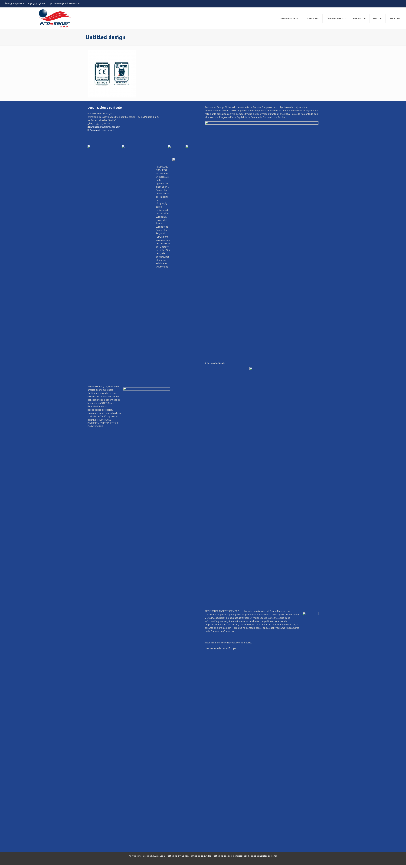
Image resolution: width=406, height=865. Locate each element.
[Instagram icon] (399, 3)
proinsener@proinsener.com (65, 3)
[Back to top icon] (390, 858)
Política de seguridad (200, 856)
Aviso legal (159, 856)
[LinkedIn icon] (395, 3)
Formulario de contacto (102, 130)
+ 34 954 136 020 (37, 3)
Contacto (237, 856)
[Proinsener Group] (39, 18)
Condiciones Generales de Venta (260, 856)
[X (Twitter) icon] (391, 3)
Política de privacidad (178, 856)
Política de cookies (222, 856)
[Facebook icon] (387, 3)
